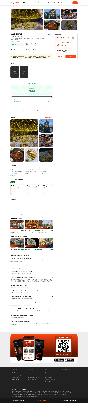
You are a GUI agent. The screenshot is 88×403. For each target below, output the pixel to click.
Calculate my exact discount (31, 110)
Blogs (62, 2)
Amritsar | (41, 392)
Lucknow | (70, 391)
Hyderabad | (65, 391)
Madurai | (34, 394)
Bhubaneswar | (48, 392)
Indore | (54, 392)
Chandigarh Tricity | (48, 394)
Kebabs (16, 39)
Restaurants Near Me (33, 379)
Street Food (41, 38)
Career (13, 384)
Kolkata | (39, 391)
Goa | (46, 391)
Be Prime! (67, 2)
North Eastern (23, 38)
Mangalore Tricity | (58, 394)
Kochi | (13, 392)
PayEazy (47, 375)
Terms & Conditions (50, 379)
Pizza (36, 38)
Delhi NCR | (15, 391)
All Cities (65, 394)
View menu (49, 63)
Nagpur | (25, 394)
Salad (11, 39)
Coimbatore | (19, 392)
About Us (14, 372)
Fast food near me (32, 375)
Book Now (60, 56)
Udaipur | (30, 394)
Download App (15, 379)
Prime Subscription (50, 372)
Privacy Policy (48, 381)
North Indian (30, 38)
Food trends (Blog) (16, 375)
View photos (48, 117)
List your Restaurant (67, 372)
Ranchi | (25, 392)
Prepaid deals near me (33, 377)
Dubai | (43, 391)
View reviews (48, 180)
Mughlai (17, 38)
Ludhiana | (58, 392)
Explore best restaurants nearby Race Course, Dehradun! (24, 396)
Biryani (12, 38)
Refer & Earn (48, 377)
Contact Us (57, 2)
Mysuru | (63, 392)
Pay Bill (71, 56)
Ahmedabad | (51, 391)
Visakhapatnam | (31, 392)
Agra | (59, 391)
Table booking (31, 372)
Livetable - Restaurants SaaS (69, 375)
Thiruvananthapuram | (17, 394)
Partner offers (15, 377)
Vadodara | (68, 392)
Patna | (37, 392)
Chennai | (30, 391)
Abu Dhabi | (40, 394)
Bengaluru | (25, 391)
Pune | (34, 391)
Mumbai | (20, 391)
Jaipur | (56, 391)
